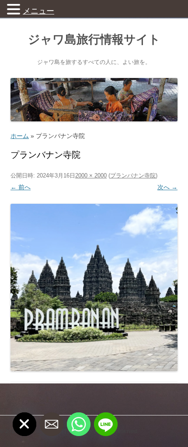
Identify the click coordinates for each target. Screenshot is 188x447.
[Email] (51, 424)
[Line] (106, 424)
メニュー (38, 11)
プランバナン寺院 (133, 175)
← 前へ (20, 187)
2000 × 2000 (91, 175)
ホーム (19, 135)
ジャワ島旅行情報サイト (94, 39)
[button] (15, 8)
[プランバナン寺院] (94, 287)
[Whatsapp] (79, 424)
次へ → (167, 187)
